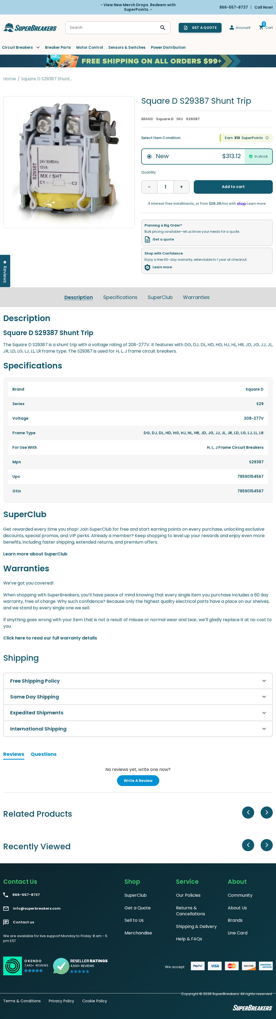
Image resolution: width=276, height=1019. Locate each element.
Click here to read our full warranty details (50, 638)
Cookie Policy (94, 1001)
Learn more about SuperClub (35, 554)
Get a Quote (138, 908)
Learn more (162, 267)
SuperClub (160, 297)
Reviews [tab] (13, 755)
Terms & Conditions (22, 1001)
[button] (36, 968)
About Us (237, 908)
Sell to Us (134, 920)
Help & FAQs (189, 939)
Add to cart (233, 186)
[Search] (163, 28)
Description (78, 297)
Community (240, 895)
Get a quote (163, 239)
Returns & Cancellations (190, 911)
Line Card (237, 933)
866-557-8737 (26, 894)
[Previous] (248, 812)
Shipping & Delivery (196, 926)
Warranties (196, 297)
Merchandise (138, 933)
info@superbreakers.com (37, 908)
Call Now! (263, 7)
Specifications (120, 297)
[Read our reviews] (81, 966)
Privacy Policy (61, 1001)
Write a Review (141, 782)
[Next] (267, 812)
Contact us (23, 922)
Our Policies (188, 895)
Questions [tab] (44, 755)
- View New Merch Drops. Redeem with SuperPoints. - (138, 7)
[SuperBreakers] (30, 27)
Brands (235, 920)
